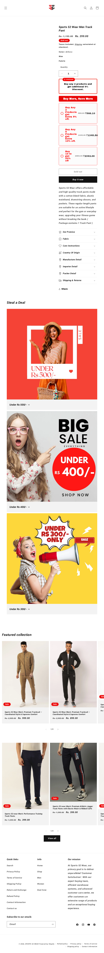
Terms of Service (14, 878)
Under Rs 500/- (18, 404)
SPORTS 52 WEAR (32, 944)
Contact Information (16, 902)
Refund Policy (13, 896)
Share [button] (64, 289)
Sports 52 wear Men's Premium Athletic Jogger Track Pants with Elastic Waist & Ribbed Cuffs (73, 807)
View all (52, 838)
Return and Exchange (16, 890)
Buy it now (78, 179)
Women (40, 884)
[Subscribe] (52, 924)
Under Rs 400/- (18, 507)
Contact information (89, 946)
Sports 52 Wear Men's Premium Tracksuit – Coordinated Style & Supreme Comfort (23, 713)
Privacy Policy (13, 872)
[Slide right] (58, 729)
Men (39, 878)
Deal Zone (41, 890)
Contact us (12, 908)
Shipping (78, 44)
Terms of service (90, 944)
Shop (39, 872)
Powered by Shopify (46, 944)
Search (10, 865)
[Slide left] (46, 729)
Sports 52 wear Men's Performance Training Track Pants (23, 815)
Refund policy (62, 944)
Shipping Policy (14, 884)
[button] (6, 8)
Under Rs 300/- (18, 609)
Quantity (64, 67)
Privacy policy (75, 944)
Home (40, 865)
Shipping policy (73, 946)
